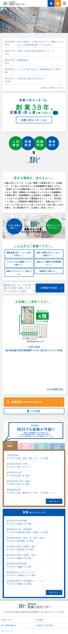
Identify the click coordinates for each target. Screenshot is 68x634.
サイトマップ (7, 631)
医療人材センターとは (33, 120)
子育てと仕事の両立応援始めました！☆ (35, 51)
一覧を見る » (54, 501)
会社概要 (39, 620)
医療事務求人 (23, 60)
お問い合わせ (7, 620)
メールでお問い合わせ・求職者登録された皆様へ (39, 69)
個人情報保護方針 (9, 625)
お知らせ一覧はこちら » (52, 88)
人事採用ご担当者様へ (44, 625)
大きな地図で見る (55, 389)
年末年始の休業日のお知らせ (30, 78)
